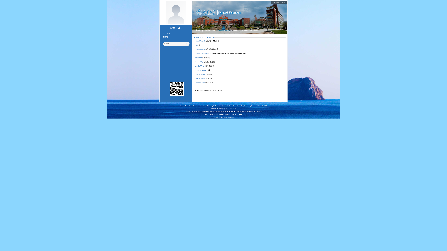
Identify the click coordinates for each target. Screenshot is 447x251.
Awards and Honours (250, 30)
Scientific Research (212, 30)
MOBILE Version (224, 114)
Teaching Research (230, 30)
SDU (240, 114)
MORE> (166, 37)
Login (234, 114)
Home (198, 30)
